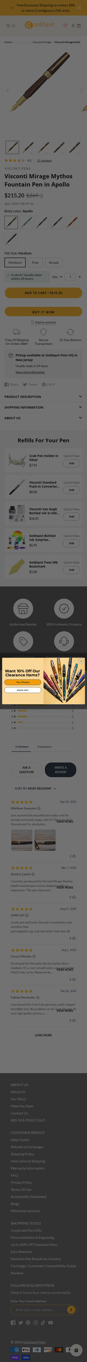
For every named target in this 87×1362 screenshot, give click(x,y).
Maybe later (23, 690)
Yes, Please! (22, 682)
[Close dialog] (81, 661)
